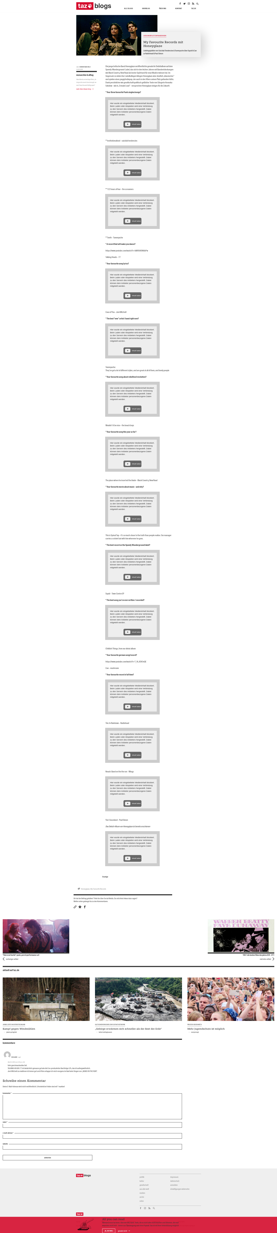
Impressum (174, 1177)
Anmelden (174, 1185)
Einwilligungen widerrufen (179, 1189)
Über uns (162, 8)
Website (5, 1144)
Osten (142, 1201)
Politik (142, 1177)
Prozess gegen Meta (194, 1024)
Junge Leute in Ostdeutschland (14, 1024)
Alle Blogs (128, 8)
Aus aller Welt (144, 1189)
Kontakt (178, 8)
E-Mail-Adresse (8, 1133)
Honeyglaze (85, 889)
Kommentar (7, 1093)
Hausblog (146, 8)
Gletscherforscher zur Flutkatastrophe (110, 1024)
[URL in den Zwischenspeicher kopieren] (75, 906)
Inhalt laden (136, 124)
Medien (142, 1193)
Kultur (142, 1181)
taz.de (193, 8)
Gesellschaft (144, 1185)
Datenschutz (174, 1181)
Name (5, 1122)
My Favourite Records (98, 889)
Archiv (142, 1197)
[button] (79, 906)
